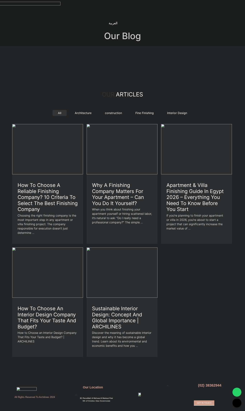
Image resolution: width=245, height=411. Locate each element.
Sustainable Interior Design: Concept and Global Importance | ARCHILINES (117, 317)
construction (113, 113)
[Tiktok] (79, 23)
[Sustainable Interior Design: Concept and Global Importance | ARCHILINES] (122, 296)
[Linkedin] (68, 23)
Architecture (83, 113)
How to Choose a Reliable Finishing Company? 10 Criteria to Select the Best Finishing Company (48, 197)
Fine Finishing (144, 113)
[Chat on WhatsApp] (236, 392)
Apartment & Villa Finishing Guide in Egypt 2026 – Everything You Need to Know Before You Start (195, 197)
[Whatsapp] (198, 394)
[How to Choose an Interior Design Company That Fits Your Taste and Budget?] (47, 296)
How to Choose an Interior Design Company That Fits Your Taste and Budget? (47, 317)
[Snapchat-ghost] (85, 23)
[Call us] (236, 402)
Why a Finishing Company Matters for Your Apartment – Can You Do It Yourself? (118, 194)
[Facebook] (56, 23)
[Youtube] (74, 23)
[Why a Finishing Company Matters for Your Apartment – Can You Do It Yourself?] (122, 173)
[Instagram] (62, 23)
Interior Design (177, 113)
